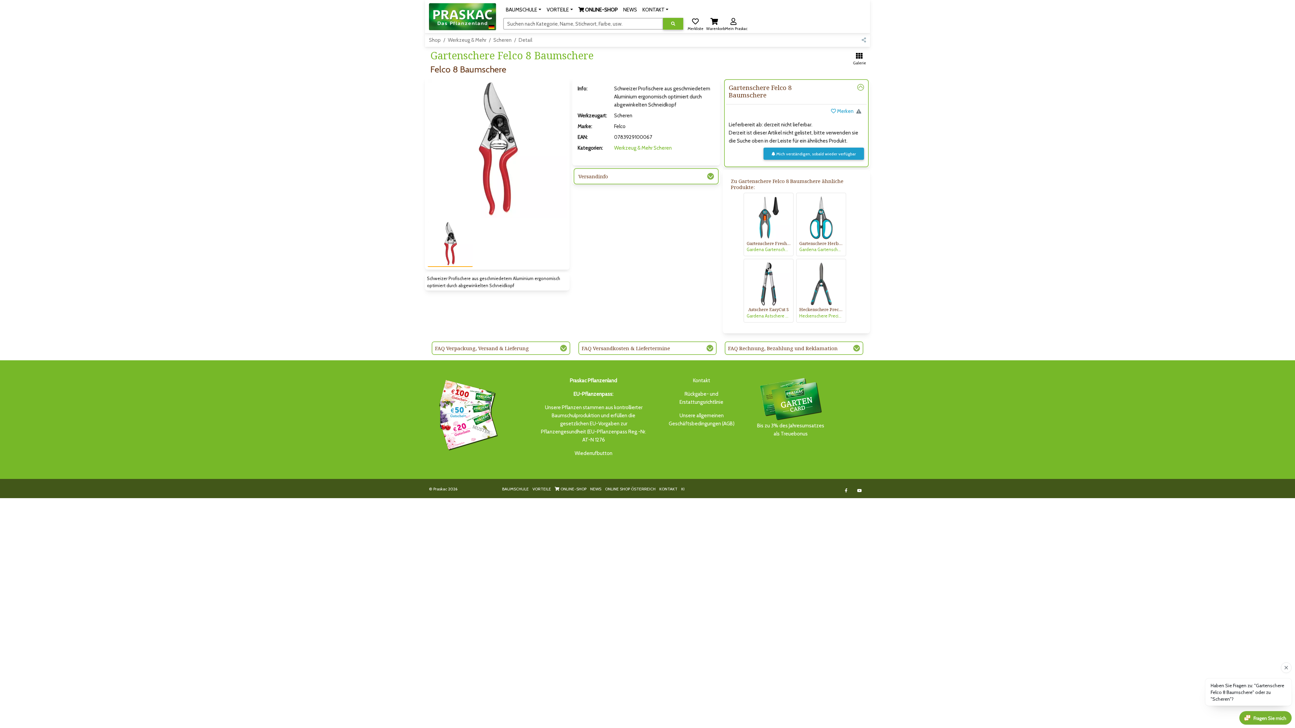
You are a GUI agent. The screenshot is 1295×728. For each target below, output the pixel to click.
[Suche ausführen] (673, 24)
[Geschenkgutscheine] (466, 414)
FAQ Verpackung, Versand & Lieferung (482, 348)
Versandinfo (593, 176)
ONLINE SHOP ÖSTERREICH (630, 488)
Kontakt (701, 380)
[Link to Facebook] (846, 490)
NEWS (595, 488)
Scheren (502, 40)
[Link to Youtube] (860, 490)
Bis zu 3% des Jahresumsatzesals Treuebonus (790, 430)
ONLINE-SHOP (572, 488)
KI (683, 488)
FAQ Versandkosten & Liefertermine (626, 348)
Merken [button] (845, 111)
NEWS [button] (630, 10)
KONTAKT (668, 488)
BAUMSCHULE (515, 488)
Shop (435, 40)
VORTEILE (542, 488)
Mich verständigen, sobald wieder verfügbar (815, 153)
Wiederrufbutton (593, 453)
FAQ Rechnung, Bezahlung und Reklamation (783, 348)
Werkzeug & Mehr (467, 40)
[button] (523, 10)
